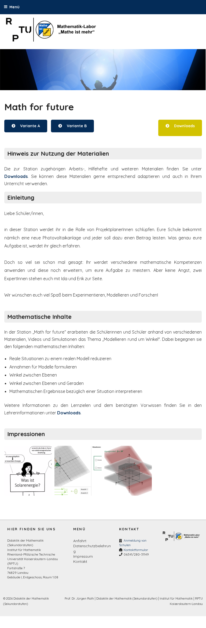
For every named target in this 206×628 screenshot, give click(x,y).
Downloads (184, 125)
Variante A (30, 125)
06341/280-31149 (136, 554)
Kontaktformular (136, 550)
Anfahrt (79, 540)
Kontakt (80, 561)
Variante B (76, 125)
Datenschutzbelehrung (92, 548)
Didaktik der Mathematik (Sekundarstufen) (126, 598)
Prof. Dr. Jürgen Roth (79, 598)
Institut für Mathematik (176, 598)
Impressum (83, 556)
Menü (14, 7)
